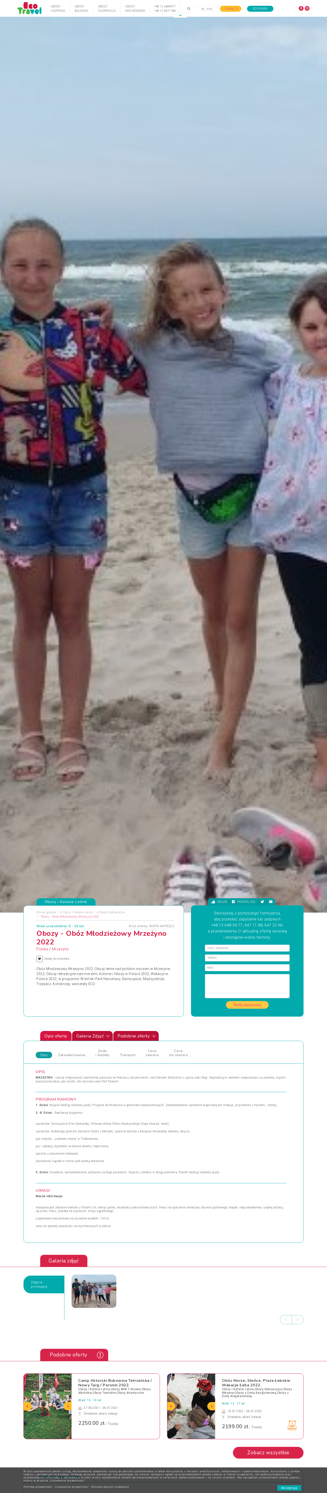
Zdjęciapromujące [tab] (39, 1284)
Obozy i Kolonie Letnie (77, 912)
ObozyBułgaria (82, 8)
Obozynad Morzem (135, 8)
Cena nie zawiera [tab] (178, 1053)
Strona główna (46, 912)
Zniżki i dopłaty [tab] (103, 1053)
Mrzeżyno (60, 949)
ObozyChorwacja (107, 8)
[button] (180, 15)
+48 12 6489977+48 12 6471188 (165, 8)
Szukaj (229, 8)
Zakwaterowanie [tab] (71, 1055)
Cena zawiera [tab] (152, 1053)
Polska (42, 949)
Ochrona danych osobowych (110, 1486)
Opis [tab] (44, 1055)
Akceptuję (289, 1488)
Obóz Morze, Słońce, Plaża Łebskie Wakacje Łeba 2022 (256, 1383)
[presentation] (286, 1319)
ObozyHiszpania (58, 8)
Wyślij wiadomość (247, 1005)
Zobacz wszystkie (268, 1452)
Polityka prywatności (37, 1486)
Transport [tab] (128, 1055)
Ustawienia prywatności (72, 1486)
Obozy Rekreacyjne (112, 912)
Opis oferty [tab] (56, 1036)
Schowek (260, 8)
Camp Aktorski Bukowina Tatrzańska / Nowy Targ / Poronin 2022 (115, 1383)
